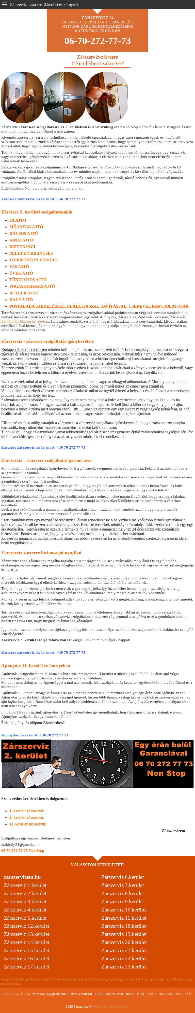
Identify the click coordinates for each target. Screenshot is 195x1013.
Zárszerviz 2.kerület (25, 893)
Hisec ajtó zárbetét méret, (157, 979)
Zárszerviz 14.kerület (26, 942)
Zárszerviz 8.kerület (122, 893)
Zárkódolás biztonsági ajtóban (25, 321)
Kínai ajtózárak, (132, 979)
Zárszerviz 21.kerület (124, 950)
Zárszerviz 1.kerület (25, 885)
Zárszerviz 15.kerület (26, 950)
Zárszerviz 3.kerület (25, 901)
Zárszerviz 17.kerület (26, 967)
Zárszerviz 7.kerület (122, 885)
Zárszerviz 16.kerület (26, 958)
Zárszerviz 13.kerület (26, 934)
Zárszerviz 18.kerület (124, 926)
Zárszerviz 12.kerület (26, 926)
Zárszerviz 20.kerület (124, 942)
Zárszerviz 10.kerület (124, 910)
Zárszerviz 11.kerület (124, 918)
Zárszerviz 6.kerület (122, 877)
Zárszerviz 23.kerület (124, 967)
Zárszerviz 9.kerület (122, 901)
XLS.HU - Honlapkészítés (111, 1006)
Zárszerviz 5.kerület (25, 918)
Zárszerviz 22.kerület (124, 958)
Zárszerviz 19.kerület (124, 934)
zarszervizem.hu (22, 877)
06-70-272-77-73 (97, 40)
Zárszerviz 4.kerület (25, 910)
